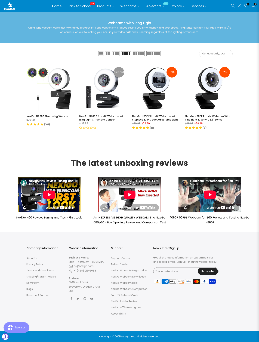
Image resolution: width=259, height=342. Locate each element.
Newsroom (32, 283)
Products (104, 6)
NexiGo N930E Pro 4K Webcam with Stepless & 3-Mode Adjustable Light (155, 118)
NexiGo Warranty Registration (129, 270)
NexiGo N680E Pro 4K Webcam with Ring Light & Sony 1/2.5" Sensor (207, 118)
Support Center (120, 258)
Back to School (81, 5)
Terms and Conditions (40, 270)
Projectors (156, 5)
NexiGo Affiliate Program (126, 307)
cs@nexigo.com (84, 266)
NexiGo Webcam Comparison (129, 289)
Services (197, 6)
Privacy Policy (34, 264)
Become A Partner (37, 295)
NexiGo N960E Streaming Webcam (48, 116)
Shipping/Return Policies (41, 276)
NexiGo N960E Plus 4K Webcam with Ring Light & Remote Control (102, 118)
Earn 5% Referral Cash (124, 295)
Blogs (29, 289)
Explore (176, 6)
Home (56, 6)
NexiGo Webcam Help (124, 283)
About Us (31, 258)
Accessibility (118, 313)
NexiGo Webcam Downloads (128, 276)
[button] (38, 124)
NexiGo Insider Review (124, 301)
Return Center (119, 264)
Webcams (128, 6)
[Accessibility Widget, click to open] (5, 336)
